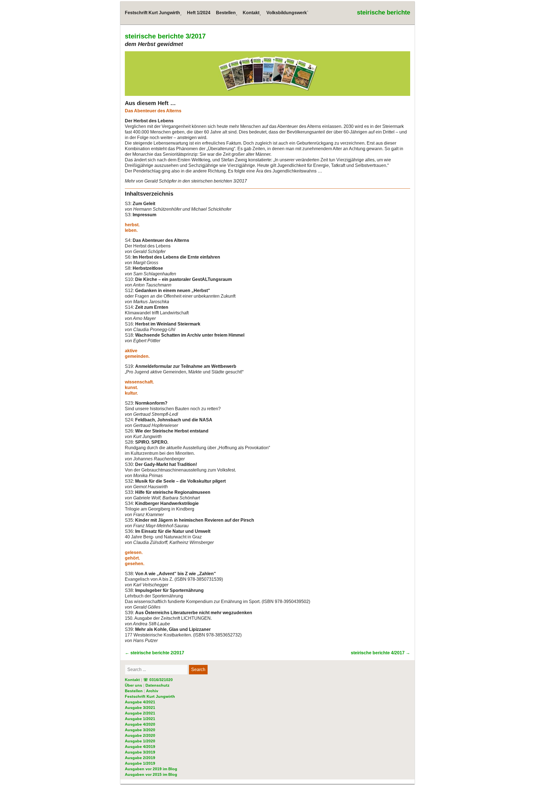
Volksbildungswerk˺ (287, 12)
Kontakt (132, 679)
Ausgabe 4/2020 (140, 724)
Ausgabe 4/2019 (140, 746)
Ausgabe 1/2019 (140, 763)
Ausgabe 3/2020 (140, 730)
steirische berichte (383, 12)
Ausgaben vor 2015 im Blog (151, 774)
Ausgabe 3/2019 (140, 752)
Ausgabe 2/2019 (140, 757)
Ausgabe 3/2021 (140, 707)
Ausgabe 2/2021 (140, 713)
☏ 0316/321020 (158, 679)
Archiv (152, 691)
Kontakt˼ (252, 12)
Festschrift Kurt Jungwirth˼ (153, 12)
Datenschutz (157, 685)
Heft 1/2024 (198, 12)
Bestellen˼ (226, 12)
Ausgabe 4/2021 (140, 702)
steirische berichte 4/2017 (380, 652)
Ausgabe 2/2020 (140, 735)
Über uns (133, 685)
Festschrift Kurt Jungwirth (150, 696)
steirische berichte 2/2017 (154, 652)
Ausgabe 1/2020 (140, 741)
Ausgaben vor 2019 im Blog (151, 769)
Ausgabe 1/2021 (140, 718)
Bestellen (134, 691)
